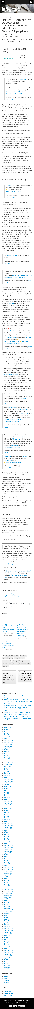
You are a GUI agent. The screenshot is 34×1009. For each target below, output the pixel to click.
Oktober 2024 (8, 764)
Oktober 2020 (8, 849)
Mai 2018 (6, 902)
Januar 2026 (7, 739)
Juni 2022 (6, 812)
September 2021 (8, 829)
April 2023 (6, 794)
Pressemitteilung (9, 594)
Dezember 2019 (8, 867)
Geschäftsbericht (6, 661)
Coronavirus (23, 655)
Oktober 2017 (8, 912)
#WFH (6, 419)
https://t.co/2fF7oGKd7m (14, 92)
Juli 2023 (6, 788)
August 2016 (7, 936)
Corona (17, 655)
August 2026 (7, 727)
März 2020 (7, 862)
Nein (15, 1006)
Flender (11, 303)
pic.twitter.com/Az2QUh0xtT (16, 277)
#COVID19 (28, 337)
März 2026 (7, 735)
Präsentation (8, 598)
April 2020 (6, 860)
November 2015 (8, 952)
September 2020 (8, 851)
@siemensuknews (22, 413)
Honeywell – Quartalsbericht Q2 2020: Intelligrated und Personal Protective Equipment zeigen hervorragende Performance (23, 629)
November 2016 (8, 930)
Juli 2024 (6, 768)
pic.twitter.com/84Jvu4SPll (14, 94)
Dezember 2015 (8, 950)
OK (10, 1006)
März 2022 (7, 818)
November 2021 (8, 825)
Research (6, 982)
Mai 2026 (6, 731)
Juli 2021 (6, 832)
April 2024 (6, 772)
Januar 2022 (7, 821)
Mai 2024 (6, 770)
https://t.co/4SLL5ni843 (11, 341)
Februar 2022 (7, 820)
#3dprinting (24, 341)
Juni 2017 (6, 919)
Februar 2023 (7, 797)
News (5, 978)
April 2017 (6, 923)
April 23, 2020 (8, 453)
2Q (6, 655)
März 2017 (7, 925)
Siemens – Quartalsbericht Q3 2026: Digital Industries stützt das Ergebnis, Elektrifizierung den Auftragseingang (18, 701)
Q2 (13, 661)
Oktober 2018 (8, 893)
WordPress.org (8, 995)
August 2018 (7, 897)
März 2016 (7, 945)
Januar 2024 (7, 777)
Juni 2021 (6, 834)
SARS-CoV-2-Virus (6, 663)
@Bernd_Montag (12, 255)
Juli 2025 (6, 750)
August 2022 (7, 808)
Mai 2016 (6, 941)
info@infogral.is (10, 564)
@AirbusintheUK (23, 409)
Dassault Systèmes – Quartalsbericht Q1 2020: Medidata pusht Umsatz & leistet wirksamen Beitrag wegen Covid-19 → (25, 676)
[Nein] (32, 1003)
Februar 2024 (7, 775)
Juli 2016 (6, 937)
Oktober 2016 (8, 932)
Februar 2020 (7, 864)
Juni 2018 (6, 901)
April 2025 (6, 755)
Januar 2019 (7, 888)
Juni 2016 (6, 939)
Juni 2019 (6, 878)
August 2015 (7, 958)
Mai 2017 (6, 921)
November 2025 (8, 742)
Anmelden (6, 990)
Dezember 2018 (8, 890)
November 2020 (8, 847)
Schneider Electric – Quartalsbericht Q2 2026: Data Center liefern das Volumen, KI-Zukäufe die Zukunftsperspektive (17, 718)
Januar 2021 (7, 843)
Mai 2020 (6, 858)
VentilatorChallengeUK (11, 374)
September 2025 (8, 746)
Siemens (15, 663)
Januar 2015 (7, 969)
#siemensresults (22, 79)
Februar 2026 (7, 737)
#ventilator (12, 407)
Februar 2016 (7, 947)
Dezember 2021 (8, 823)
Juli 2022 (6, 810)
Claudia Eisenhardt (8, 36)
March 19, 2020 (10, 197)
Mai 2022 (6, 814)
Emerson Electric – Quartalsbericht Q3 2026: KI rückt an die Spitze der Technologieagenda (17, 713)
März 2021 (7, 840)
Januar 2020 (7, 866)
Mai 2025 (6, 753)
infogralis (11, 9)
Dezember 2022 (8, 801)
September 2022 (8, 807)
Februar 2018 (7, 908)
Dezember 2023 (8, 779)
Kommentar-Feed (8, 993)
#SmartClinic (16, 439)
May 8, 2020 (9, 99)
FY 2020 (22, 658)
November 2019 (8, 869)
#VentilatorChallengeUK (15, 419)
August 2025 (7, 748)
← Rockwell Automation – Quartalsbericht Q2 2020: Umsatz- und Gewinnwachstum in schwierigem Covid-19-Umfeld (8, 677)
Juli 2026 (6, 729)
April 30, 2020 (8, 404)
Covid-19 (4, 658)
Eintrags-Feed (7, 991)
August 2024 (7, 766)
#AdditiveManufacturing (11, 331)
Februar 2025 (7, 759)
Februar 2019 (7, 886)
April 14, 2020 (8, 468)
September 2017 (8, 913)
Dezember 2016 (8, 928)
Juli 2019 (6, 877)
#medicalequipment (10, 337)
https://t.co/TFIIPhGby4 (13, 192)
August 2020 (7, 853)
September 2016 (8, 934)
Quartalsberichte (8, 17)
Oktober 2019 (8, 871)
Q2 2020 (18, 661)
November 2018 (8, 891)
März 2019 (7, 884)
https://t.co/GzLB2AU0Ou (20, 275)
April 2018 (6, 904)
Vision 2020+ (5, 666)
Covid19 (11, 658)
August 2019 (7, 875)
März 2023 (7, 796)
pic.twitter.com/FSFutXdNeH (13, 343)
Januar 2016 (7, 948)
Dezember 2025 (8, 740)
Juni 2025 (6, 751)
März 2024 (7, 773)
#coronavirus (8, 460)
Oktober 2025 (8, 744)
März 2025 (7, 757)
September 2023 (8, 785)
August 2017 (7, 915)
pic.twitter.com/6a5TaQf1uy (12, 421)
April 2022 (6, 816)
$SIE (23, 92)
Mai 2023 (6, 792)
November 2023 (8, 781)
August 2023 (7, 786)
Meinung (6, 976)
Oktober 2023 (8, 783)
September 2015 (8, 956)
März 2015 (7, 965)
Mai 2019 (6, 880)
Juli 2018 (6, 899)
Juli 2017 (6, 917)
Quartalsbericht (26, 661)
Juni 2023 (6, 790)
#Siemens (8, 185)
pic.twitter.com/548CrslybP (12, 447)
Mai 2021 (6, 836)
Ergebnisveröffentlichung (11, 596)
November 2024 (8, 762)
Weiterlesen (21, 1006)
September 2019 (8, 873)
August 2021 (7, 831)
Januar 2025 (7, 761)
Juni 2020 (6, 856)
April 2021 (6, 838)
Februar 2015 (7, 967)
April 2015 (6, 963)
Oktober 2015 (8, 954)
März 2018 (7, 906)
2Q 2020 (11, 655)
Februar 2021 (7, 842)
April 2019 (6, 882)
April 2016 (6, 943)
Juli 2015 (6, 959)
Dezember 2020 (8, 845)
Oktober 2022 (8, 805)
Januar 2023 (7, 799)
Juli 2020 (6, 855)
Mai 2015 (6, 961)
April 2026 (6, 733)
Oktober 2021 (8, 827)
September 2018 (8, 895)
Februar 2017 (7, 926)
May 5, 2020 (7, 263)
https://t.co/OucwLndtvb (13, 462)
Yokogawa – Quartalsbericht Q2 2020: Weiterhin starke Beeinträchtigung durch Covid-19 (8, 627)
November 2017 (8, 910)
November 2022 (8, 803)
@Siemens (25, 437)
